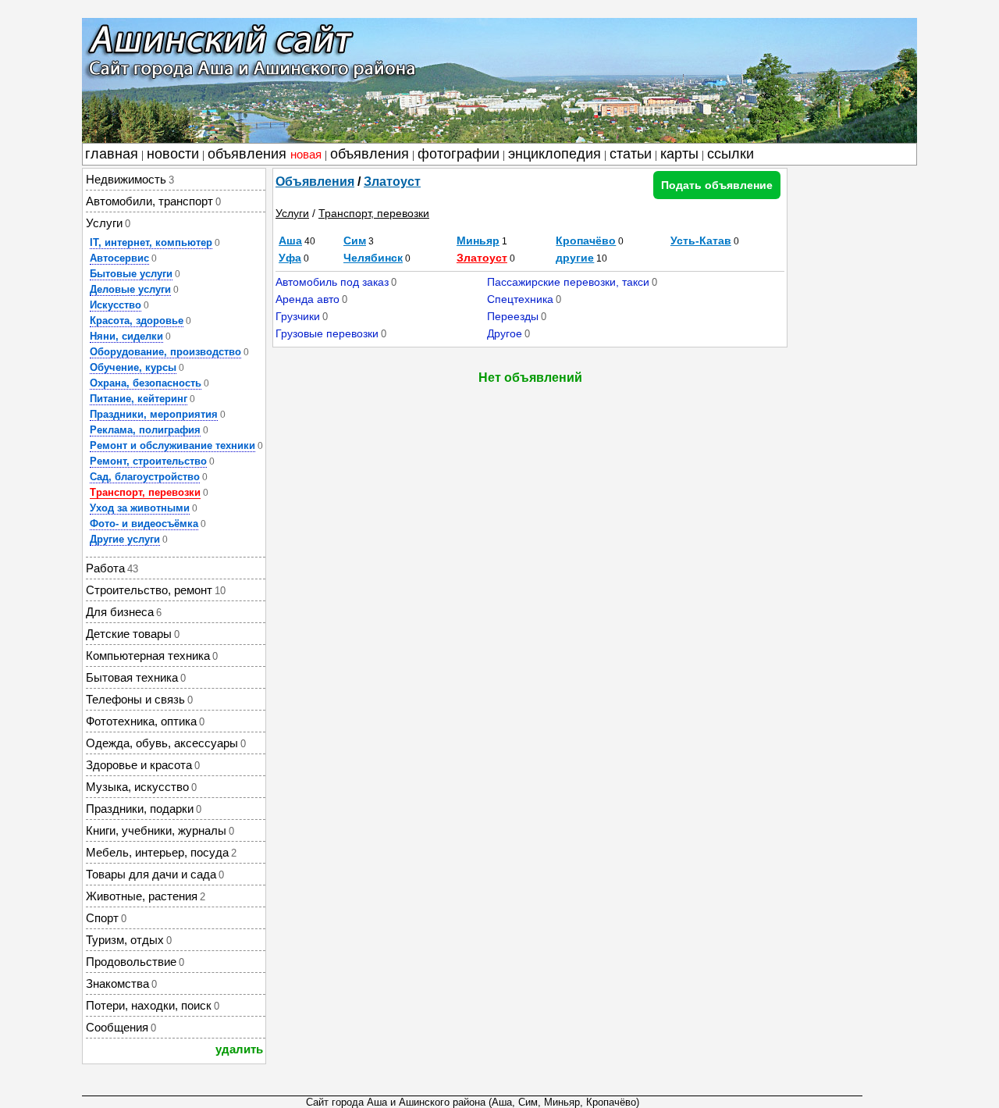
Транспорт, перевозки (145, 492)
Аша (290, 240)
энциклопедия (554, 154)
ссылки (730, 154)
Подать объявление (717, 185)
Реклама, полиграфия (145, 430)
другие (575, 257)
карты (679, 154)
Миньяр (478, 240)
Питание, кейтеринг (138, 398)
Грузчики (298, 316)
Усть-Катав (700, 240)
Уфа (290, 257)
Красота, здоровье (136, 320)
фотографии (459, 154)
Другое (504, 333)
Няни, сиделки (126, 336)
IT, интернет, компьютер (151, 242)
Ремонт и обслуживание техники (172, 445)
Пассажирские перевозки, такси (568, 282)
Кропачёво (586, 240)
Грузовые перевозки (327, 333)
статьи (631, 154)
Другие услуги (125, 539)
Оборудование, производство (165, 352)
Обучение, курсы (133, 367)
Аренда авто (308, 299)
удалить (239, 1049)
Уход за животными (140, 508)
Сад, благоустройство (145, 477)
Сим (354, 240)
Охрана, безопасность (145, 383)
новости (173, 154)
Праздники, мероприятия (154, 414)
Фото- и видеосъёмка (144, 523)
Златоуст (392, 181)
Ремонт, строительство (148, 461)
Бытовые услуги (131, 274)
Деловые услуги (130, 289)
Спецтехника (520, 299)
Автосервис (119, 258)
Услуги (292, 213)
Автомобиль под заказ (332, 282)
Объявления (315, 181)
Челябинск (373, 257)
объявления (265, 154)
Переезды (513, 316)
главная (111, 154)
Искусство (115, 305)
